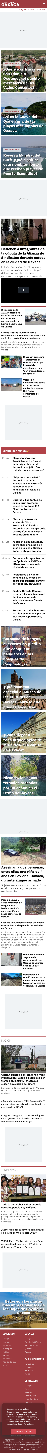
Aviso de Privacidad (24, 1424)
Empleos (29, 1367)
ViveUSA (28, 1392)
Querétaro (29, 1349)
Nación (6, 1355)
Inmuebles (29, 1364)
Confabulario (30, 1396)
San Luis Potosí (31, 1345)
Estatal (6, 1339)
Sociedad (7, 1345)
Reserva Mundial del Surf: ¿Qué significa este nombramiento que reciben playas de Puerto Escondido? (23, 164)
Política (6, 1352)
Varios (27, 1374)
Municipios (7, 1349)
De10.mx (28, 1402)
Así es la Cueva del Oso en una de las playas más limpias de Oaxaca (23, 123)
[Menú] (44, 4)
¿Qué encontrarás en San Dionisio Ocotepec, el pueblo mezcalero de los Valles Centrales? (22, 78)
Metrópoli (7, 1342)
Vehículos (29, 1371)
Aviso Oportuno (31, 1399)
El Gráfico (29, 1386)
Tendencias (8, 1359)
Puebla (28, 1352)
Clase (27, 1389)
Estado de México (33, 1342)
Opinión (6, 1365)
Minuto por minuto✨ (17, 450)
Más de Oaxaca (12, 64)
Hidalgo (28, 1339)
